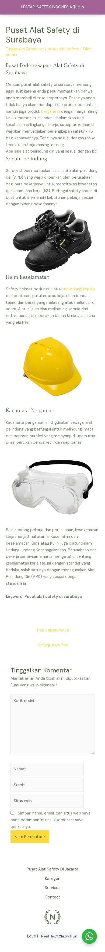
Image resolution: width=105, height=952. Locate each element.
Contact (52, 897)
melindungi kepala (79, 289)
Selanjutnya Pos (53, 645)
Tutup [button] (78, 7)
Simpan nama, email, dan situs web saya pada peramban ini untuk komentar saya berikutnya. (50, 820)
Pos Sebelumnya (53, 630)
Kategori (52, 878)
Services (52, 887)
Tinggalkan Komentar (25, 49)
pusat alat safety (63, 49)
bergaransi (50, 111)
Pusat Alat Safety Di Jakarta (52, 869)
